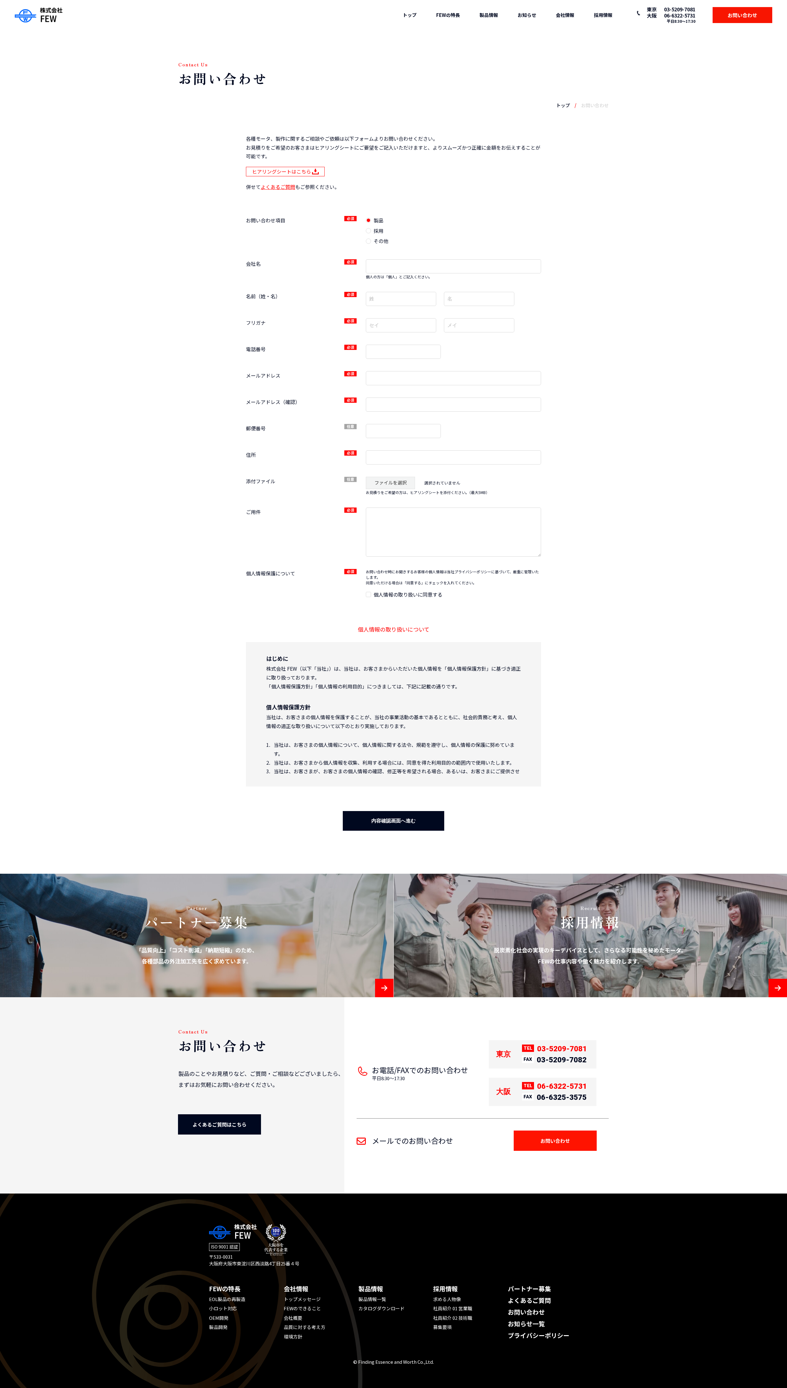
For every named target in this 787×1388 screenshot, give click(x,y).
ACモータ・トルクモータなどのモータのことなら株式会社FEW (38, 15)
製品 (378, 220)
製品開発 (218, 1327)
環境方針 (293, 1336)
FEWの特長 (448, 15)
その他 (381, 241)
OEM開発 (218, 1318)
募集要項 (442, 1327)
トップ (410, 15)
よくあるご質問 (278, 186)
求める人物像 (447, 1299)
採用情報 (603, 15)
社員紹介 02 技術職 (452, 1318)
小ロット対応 (223, 1308)
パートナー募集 (529, 1288)
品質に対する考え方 (304, 1327)
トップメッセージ (302, 1299)
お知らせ (527, 15)
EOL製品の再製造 (227, 1299)
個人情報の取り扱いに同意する (408, 594)
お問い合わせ (526, 1312)
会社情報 (565, 15)
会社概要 (293, 1318)
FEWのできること (302, 1308)
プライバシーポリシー (538, 1335)
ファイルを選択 (390, 482)
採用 (378, 230)
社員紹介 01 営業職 (452, 1308)
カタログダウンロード (381, 1308)
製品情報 (489, 15)
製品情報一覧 (372, 1299)
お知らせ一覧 (526, 1323)
